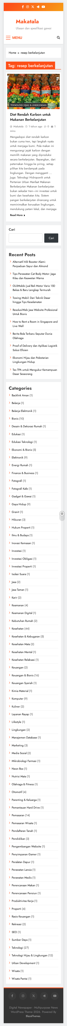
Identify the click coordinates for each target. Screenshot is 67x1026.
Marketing (18, 745)
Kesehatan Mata (21, 644)
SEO (14, 932)
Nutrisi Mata (19, 776)
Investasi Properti (22, 566)
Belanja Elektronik (22, 411)
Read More (16, 215)
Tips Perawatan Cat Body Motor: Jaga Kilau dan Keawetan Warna (34, 276)
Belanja (16, 403)
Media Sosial (19, 753)
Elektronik (17, 457)
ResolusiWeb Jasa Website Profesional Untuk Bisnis (35, 312)
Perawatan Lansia (22, 870)
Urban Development (23, 963)
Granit (15, 512)
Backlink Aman (20, 395)
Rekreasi (17, 924)
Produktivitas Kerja (23, 901)
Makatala (27, 21)
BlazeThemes (33, 1016)
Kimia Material (20, 691)
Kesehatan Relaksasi (23, 660)
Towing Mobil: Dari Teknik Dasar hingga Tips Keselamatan (31, 300)
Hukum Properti (21, 527)
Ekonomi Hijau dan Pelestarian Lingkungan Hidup (31, 360)
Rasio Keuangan (21, 916)
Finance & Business (23, 473)
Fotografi (17, 481)
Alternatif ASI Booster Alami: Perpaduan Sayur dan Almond (30, 264)
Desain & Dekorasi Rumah (27, 426)
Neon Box (17, 769)
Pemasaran (18, 815)
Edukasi (16, 434)
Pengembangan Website (26, 846)
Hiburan (16, 520)
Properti (16, 909)
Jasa (14, 582)
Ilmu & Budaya (20, 535)
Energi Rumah (20, 465)
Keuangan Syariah (22, 683)
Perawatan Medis (22, 878)
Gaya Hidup (19, 504)
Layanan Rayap (20, 714)
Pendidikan (18, 839)
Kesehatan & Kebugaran (26, 636)
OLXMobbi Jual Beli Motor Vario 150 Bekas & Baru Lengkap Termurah (34, 288)
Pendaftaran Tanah (22, 831)
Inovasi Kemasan (21, 543)
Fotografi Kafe (20, 489)
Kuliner (16, 706)
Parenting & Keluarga (24, 800)
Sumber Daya (20, 940)
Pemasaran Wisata (22, 823)
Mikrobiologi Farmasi (24, 761)
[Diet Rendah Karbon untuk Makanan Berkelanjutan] (33, 91)
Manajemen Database (24, 737)
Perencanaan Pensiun (24, 893)
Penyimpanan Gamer (24, 854)
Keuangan (17, 667)
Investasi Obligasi (22, 559)
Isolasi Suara (19, 574)
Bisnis (15, 419)
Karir (14, 598)
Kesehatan (18, 629)
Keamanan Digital (22, 613)
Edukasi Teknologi (22, 442)
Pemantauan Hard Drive (26, 808)
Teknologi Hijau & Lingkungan (28, 105)
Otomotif (17, 792)
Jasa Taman (18, 590)
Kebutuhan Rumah (22, 621)
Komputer (17, 699)
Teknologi (17, 948)
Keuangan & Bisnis (23, 675)
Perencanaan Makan (23, 885)
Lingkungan (19, 730)
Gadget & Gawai (22, 496)
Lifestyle (16, 722)
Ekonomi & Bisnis (22, 450)
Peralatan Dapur (21, 862)
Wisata (16, 971)
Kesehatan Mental (22, 652)
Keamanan (18, 605)
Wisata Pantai (20, 979)
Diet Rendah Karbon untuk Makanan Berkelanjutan (30, 117)
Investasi (17, 551)
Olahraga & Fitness (23, 784)
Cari (12, 229)
